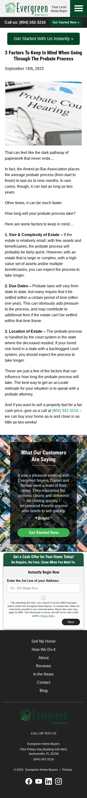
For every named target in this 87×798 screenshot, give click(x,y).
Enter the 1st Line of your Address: (33, 580)
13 (61, 524)
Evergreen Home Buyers (43, 744)
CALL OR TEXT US (43, 733)
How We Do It (43, 649)
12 (54, 524)
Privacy (67, 769)
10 (39, 524)
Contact (43, 682)
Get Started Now (43, 533)
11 (47, 524)
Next (71, 622)
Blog (44, 691)
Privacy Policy (48, 616)
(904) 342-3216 (32, 22)
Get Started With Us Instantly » (43, 38)
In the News (43, 674)
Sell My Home (43, 641)
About (43, 658)
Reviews (43, 666)
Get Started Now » (65, 22)
